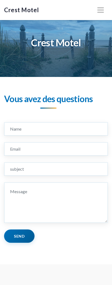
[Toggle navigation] (100, 10)
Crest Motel (21, 10)
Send (19, 236)
